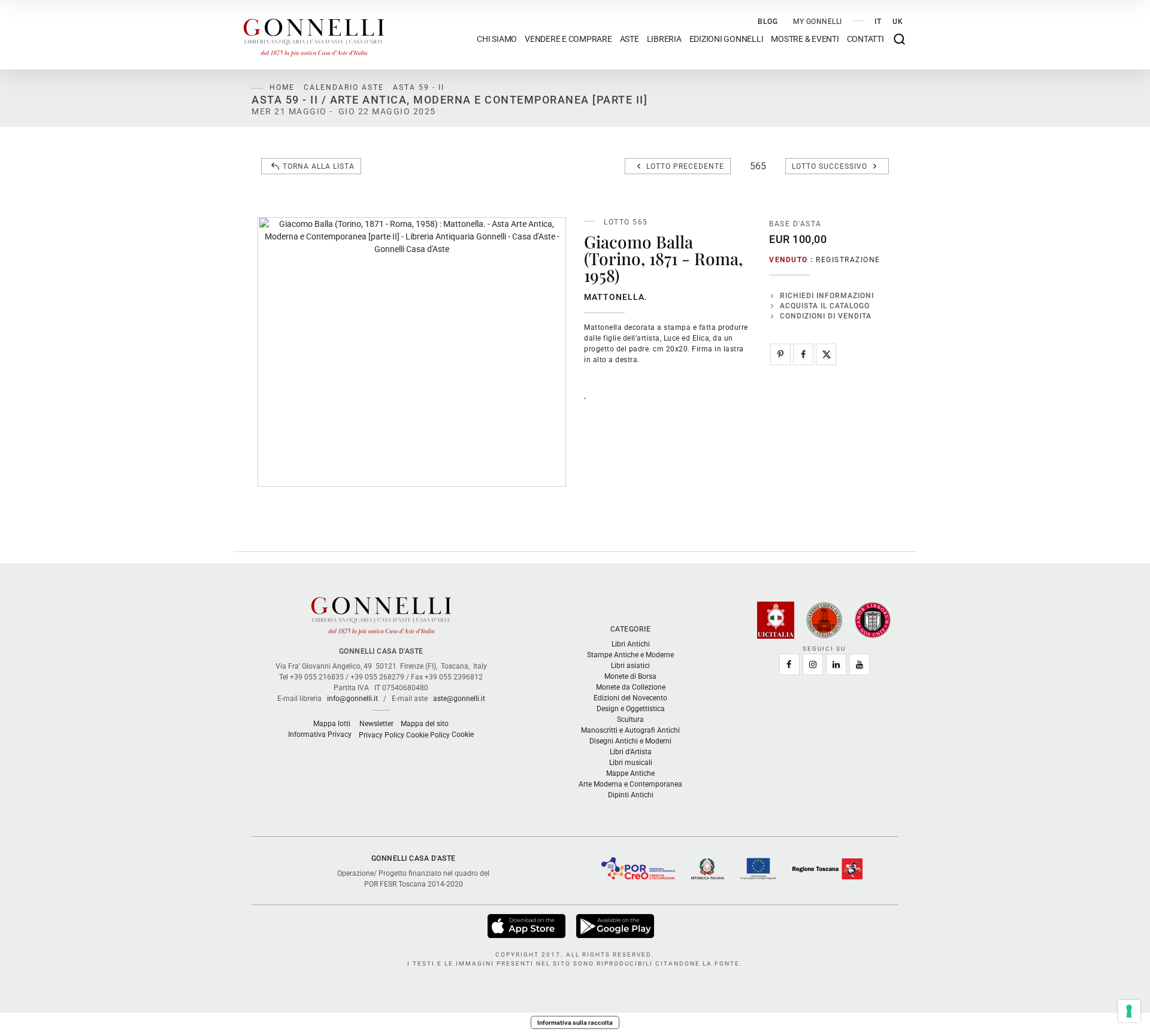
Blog (768, 21)
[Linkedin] (836, 664)
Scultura (630, 719)
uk (897, 21)
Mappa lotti (331, 724)
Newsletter (376, 724)
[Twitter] (826, 354)
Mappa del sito (425, 724)
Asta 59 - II (418, 87)
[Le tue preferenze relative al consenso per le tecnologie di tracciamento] (1129, 1011)
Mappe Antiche (630, 773)
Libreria (664, 39)
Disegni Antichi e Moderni (630, 741)
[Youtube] (859, 664)
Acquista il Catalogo (825, 306)
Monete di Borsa (630, 676)
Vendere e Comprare (568, 39)
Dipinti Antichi (630, 795)
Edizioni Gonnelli (726, 39)
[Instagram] (813, 664)
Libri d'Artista (631, 752)
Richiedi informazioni (827, 296)
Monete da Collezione (630, 687)
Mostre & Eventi (805, 39)
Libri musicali (630, 762)
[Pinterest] (780, 354)
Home (282, 87)
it (878, 21)
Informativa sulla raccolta (575, 1022)
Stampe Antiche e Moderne (630, 655)
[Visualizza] (527, 925)
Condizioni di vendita (825, 316)
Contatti (865, 39)
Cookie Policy (428, 735)
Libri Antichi (631, 644)
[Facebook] (803, 354)
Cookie (463, 734)
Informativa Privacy (320, 734)
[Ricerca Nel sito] (899, 39)
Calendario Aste (344, 87)
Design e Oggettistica (631, 709)
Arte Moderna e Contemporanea (630, 784)
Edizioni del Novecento (630, 698)
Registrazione (848, 260)
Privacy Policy (381, 735)
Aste (629, 39)
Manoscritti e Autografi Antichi (630, 730)
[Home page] (314, 34)
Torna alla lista (319, 166)
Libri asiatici (630, 665)
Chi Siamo (497, 39)
